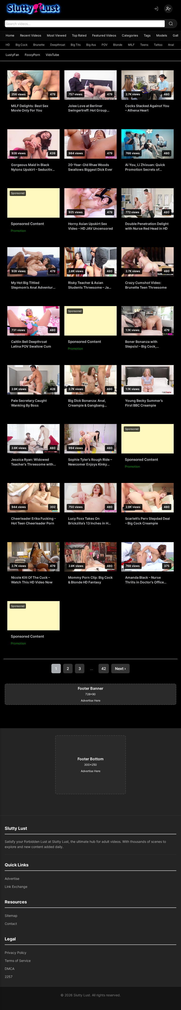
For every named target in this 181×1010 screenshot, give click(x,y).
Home (10, 35)
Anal (171, 44)
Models (161, 35)
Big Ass (91, 44)
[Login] (156, 8)
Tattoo (158, 44)
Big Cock (22, 44)
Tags (147, 35)
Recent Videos (30, 35)
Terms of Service (18, 961)
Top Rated (79, 35)
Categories (130, 35)
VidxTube (52, 55)
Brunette (39, 44)
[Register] (168, 8)
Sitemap (11, 916)
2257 (8, 977)
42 (103, 668)
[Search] (171, 23)
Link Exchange (16, 887)
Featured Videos (104, 35)
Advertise (12, 879)
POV (104, 44)
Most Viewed (56, 35)
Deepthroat (57, 44)
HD (8, 44)
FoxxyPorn (32, 55)
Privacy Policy (15, 953)
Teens (144, 44)
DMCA (9, 969)
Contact (11, 924)
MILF (131, 44)
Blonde (117, 44)
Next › (120, 668)
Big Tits (76, 44)
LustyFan (12, 55)
